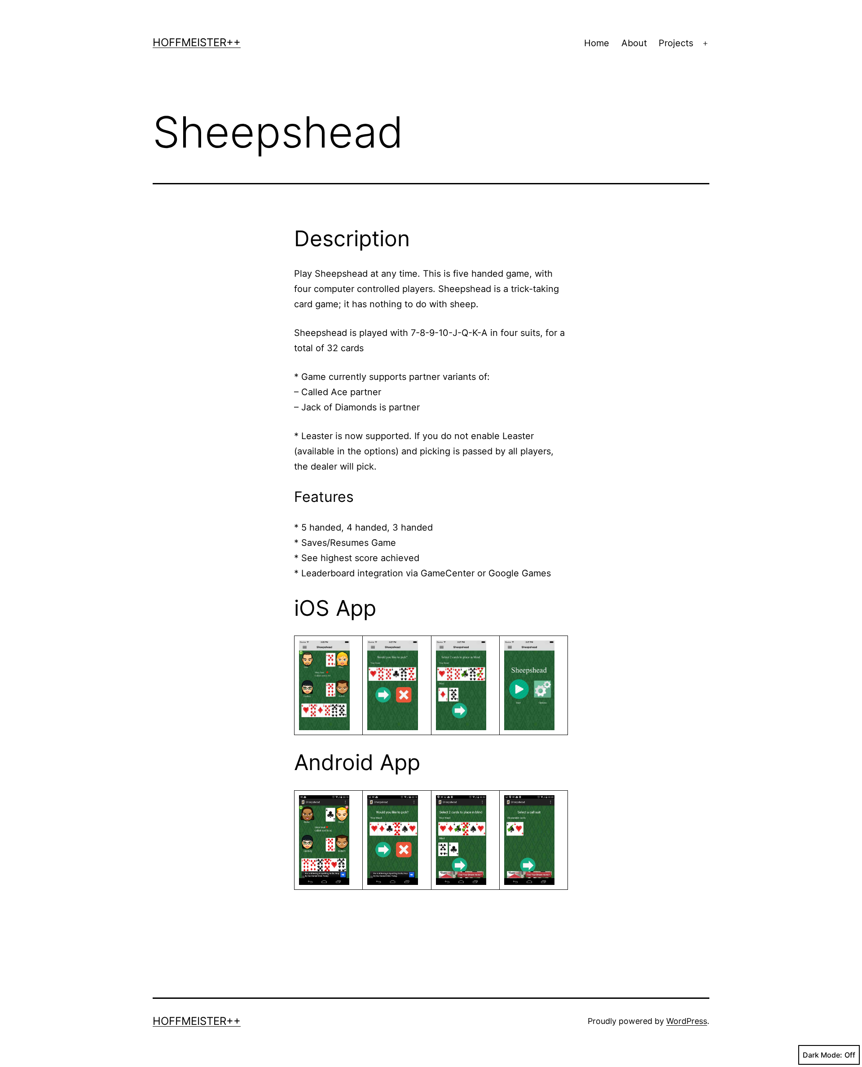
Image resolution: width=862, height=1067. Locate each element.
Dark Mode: (822, 1054)
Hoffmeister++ (197, 42)
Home (596, 43)
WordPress (686, 1021)
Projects (676, 43)
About (634, 43)
